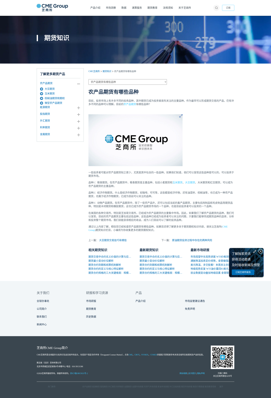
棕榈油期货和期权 (55, 98)
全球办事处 (43, 301)
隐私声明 (201, 373)
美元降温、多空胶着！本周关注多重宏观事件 (212, 265)
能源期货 (45, 107)
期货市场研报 (186, 387)
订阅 (228, 8)
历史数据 (91, 316)
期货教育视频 (210, 387)
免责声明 (190, 309)
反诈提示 (192, 373)
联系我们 (42, 316)
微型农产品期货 (53, 103)
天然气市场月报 (150, 387)
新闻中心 (42, 324)
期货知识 (107, 71)
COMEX (153, 355)
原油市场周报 (163, 387)
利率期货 (45, 127)
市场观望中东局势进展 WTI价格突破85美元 (212, 256)
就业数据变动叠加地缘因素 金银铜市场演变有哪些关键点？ (212, 272)
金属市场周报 (137, 387)
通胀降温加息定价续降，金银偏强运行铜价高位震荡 (212, 260)
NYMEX (144, 355)
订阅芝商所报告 (243, 272)
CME (130, 355)
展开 (221, 387)
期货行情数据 (198, 387)
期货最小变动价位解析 (101, 260)
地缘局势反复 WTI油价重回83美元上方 (212, 268)
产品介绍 (141, 301)
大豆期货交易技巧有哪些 (113, 240)
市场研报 (91, 301)
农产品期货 (46, 83)
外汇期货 (45, 120)
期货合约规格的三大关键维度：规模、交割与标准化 (110, 272)
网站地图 (183, 373)
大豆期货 (50, 89)
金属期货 (45, 134)
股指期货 (45, 114)
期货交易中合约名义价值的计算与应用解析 (110, 256)
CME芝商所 (94, 71)
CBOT (136, 355)
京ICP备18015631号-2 (79, 373)
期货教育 (91, 309)
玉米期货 (50, 93)
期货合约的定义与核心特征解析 (106, 268)
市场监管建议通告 (195, 301)
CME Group (54, 348)
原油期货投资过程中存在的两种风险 (192, 240)
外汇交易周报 (175, 387)
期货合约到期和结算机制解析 (104, 265)
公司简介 (42, 309)
